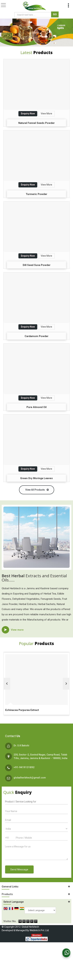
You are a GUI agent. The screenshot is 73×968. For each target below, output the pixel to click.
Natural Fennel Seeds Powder (36, 123)
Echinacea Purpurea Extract (22, 710)
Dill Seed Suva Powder (36, 265)
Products (7, 894)
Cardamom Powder (36, 336)
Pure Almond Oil (36, 407)
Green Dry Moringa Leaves (36, 478)
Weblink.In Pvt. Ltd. (39, 930)
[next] (66, 684)
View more (17, 629)
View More (46, 113)
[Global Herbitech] (34, 6)
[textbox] (33, 14)
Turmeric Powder (36, 194)
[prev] (6, 684)
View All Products (35, 489)
